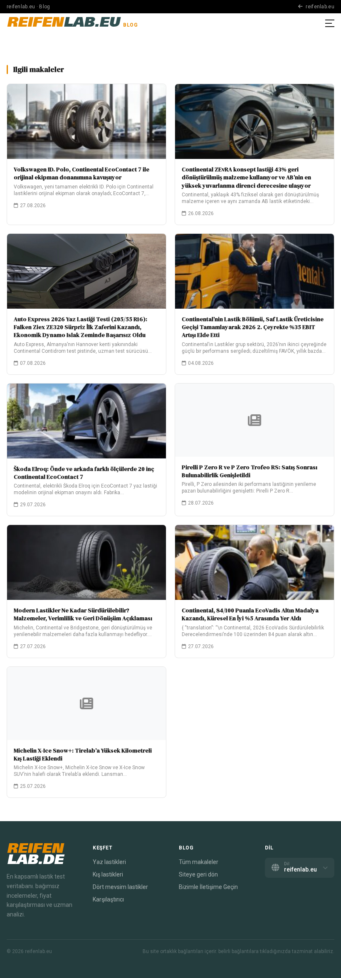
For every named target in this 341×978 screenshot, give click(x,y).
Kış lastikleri (108, 874)
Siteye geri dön (198, 874)
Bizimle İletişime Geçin (208, 887)
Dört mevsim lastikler (120, 887)
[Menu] (329, 23)
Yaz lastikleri (109, 862)
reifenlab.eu (319, 7)
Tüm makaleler (198, 862)
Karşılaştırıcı (108, 899)
